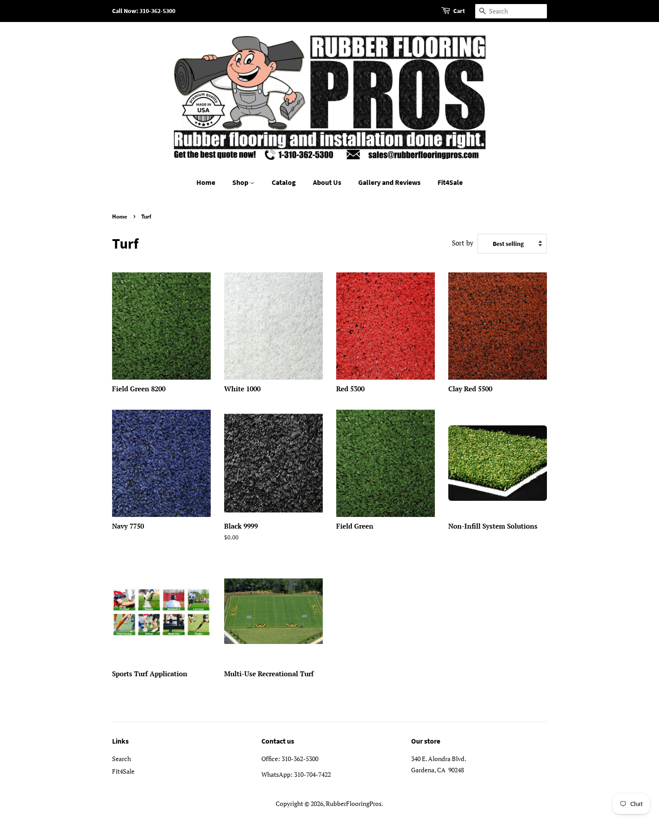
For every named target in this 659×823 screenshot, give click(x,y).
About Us (327, 182)
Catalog (284, 182)
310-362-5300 (300, 758)
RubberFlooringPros (354, 803)
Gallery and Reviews (389, 182)
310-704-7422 (312, 774)
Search (121, 758)
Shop (241, 182)
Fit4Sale (450, 182)
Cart (459, 11)
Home (205, 182)
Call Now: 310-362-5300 (143, 11)
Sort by (462, 242)
